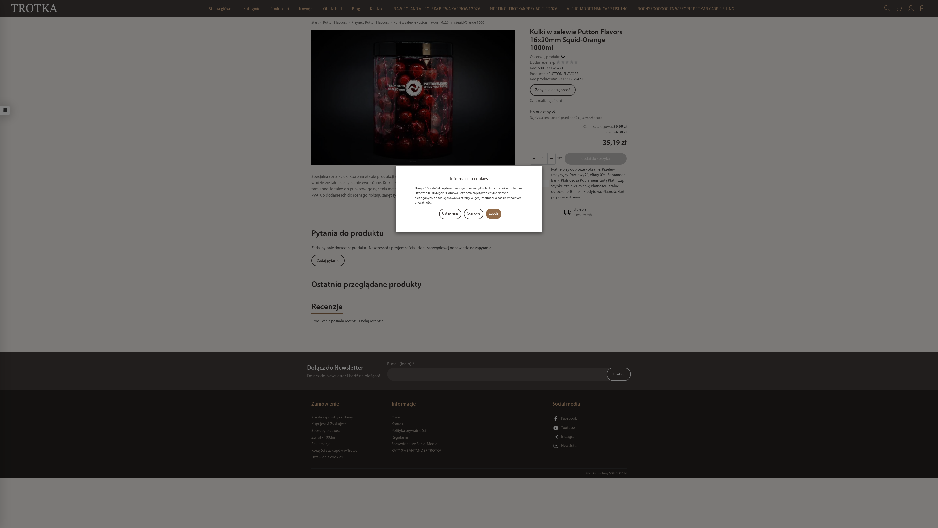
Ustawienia (450, 214)
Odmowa (473, 214)
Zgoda (493, 214)
